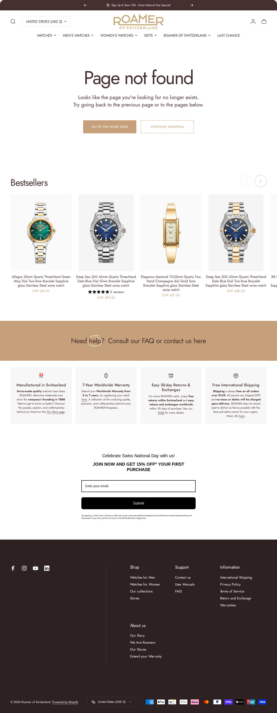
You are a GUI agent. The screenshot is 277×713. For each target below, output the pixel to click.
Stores (134, 598)
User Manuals (185, 584)
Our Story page (55, 412)
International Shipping (236, 577)
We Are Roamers (142, 642)
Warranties (228, 605)
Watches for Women (145, 584)
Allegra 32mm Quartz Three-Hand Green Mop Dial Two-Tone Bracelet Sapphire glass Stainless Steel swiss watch (41, 281)
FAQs (161, 413)
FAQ (178, 591)
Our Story (137, 635)
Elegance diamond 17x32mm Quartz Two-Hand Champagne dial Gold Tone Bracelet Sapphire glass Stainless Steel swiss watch (171, 283)
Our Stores (138, 649)
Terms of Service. (111, 518)
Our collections (141, 591)
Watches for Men (142, 577)
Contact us (182, 577)
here (84, 399)
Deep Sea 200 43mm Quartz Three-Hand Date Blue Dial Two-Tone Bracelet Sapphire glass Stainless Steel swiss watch (236, 281)
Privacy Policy (96, 518)
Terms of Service (232, 591)
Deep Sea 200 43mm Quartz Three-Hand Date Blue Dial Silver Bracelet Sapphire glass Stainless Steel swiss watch (106, 281)
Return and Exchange (235, 598)
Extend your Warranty (146, 656)
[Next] (191, 5)
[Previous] (85, 5)
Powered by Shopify (65, 702)
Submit (138, 503)
